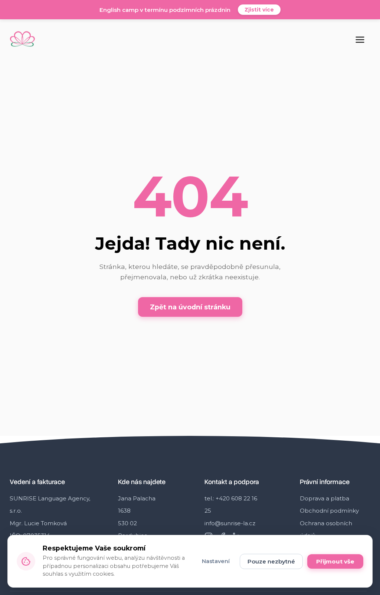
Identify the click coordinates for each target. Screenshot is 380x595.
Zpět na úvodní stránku (190, 307)
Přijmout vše (335, 561)
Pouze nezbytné (271, 561)
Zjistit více (259, 10)
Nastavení (216, 561)
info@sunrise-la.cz (229, 523)
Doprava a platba (324, 498)
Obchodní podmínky (329, 510)
